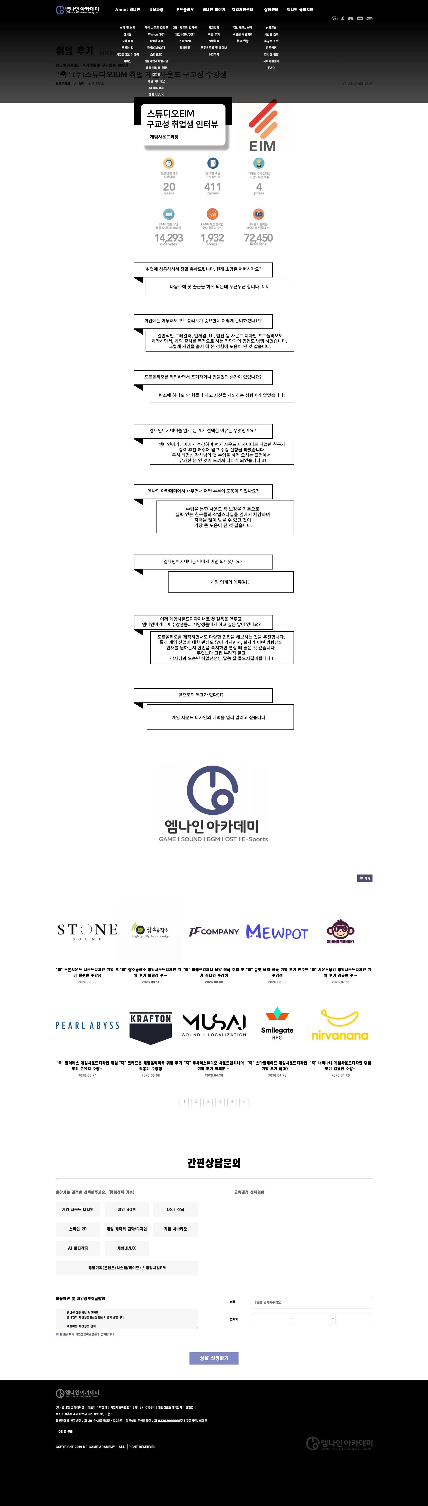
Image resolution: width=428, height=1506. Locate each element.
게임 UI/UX (156, 95)
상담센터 (271, 10)
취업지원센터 (242, 10)
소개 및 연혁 (127, 28)
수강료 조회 (271, 41)
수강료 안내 (65, 1432)
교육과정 (156, 10)
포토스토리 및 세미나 (214, 48)
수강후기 (213, 54)
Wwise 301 (156, 34)
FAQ (271, 68)
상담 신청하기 (214, 1358)
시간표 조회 (271, 34)
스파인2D (156, 54)
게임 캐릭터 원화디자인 (156, 71)
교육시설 (127, 41)
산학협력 (213, 41)
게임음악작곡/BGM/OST (156, 44)
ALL (122, 1447)
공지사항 (213, 28)
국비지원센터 (271, 61)
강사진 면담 (271, 54)
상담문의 (271, 28)
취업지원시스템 (242, 28)
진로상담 (271, 48)
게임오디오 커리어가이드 (127, 58)
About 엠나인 (127, 10)
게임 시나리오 (156, 81)
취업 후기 (214, 34)
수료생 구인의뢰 (243, 34)
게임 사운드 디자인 (156, 28)
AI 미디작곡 (156, 88)
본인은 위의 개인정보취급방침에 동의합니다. (87, 1334)
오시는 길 (128, 48)
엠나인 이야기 (213, 10)
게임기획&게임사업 (156, 61)
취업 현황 (243, 41)
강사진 (127, 34)
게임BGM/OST (185, 34)
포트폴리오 (185, 10)
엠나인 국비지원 (300, 10)
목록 (366, 878)
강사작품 (185, 48)
